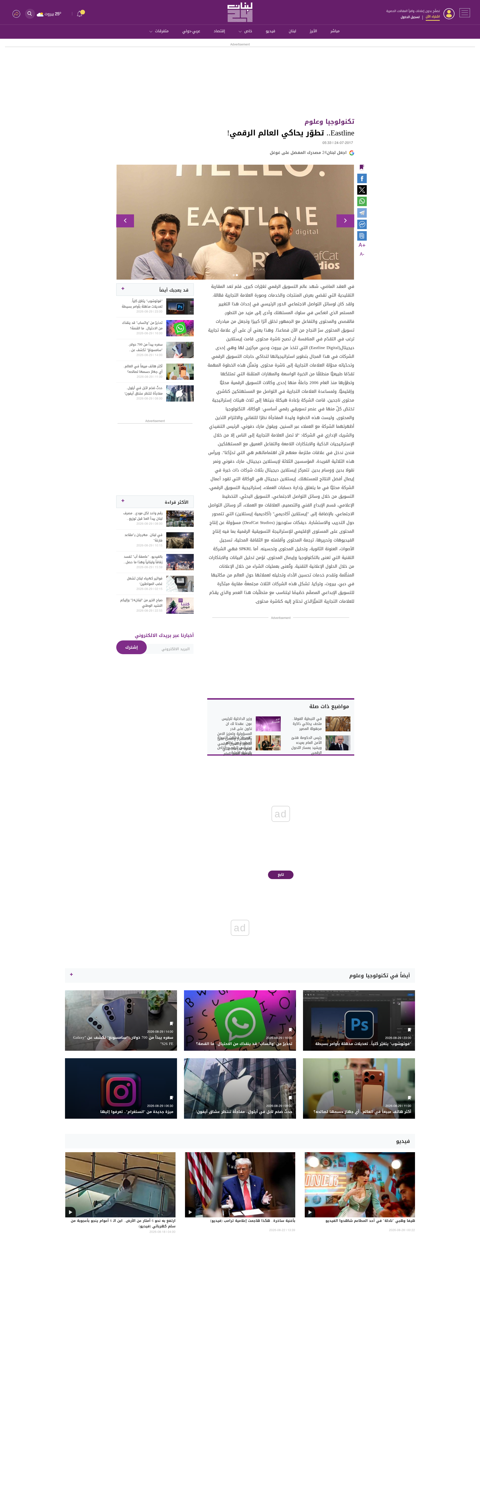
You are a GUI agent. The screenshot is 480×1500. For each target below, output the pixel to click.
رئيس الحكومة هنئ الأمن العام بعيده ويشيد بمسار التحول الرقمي (306, 745)
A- (362, 254)
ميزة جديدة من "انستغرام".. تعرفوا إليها (136, 1112)
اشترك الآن (433, 16)
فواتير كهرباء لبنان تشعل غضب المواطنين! (144, 581)
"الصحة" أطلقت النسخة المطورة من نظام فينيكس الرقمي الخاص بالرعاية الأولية (234, 745)
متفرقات (162, 30)
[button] (125, 220)
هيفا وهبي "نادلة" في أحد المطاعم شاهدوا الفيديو (370, 1221)
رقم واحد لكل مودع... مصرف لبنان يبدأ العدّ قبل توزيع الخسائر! (142, 515)
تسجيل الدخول (410, 17)
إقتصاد (219, 30)
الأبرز (313, 30)
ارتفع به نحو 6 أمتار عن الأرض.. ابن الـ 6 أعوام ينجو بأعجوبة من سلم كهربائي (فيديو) (123, 1224)
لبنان (292, 30)
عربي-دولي (191, 30)
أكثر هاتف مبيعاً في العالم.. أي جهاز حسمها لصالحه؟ (142, 369)
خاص (248, 30)
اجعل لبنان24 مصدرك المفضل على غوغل (308, 152)
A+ (362, 245)
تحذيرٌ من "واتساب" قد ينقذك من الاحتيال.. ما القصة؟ (142, 325)
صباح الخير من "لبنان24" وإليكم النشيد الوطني (141, 602)
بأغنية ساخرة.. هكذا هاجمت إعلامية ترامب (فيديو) (252, 1221)
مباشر (335, 30)
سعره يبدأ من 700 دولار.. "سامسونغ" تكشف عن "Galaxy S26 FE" (145, 347)
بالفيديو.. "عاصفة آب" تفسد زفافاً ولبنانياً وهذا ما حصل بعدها (143, 559)
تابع (281, 874)
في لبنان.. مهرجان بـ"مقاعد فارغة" (143, 537)
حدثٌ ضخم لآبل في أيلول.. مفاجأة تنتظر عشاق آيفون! (143, 390)
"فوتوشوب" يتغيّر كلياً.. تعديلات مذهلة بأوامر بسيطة (142, 303)
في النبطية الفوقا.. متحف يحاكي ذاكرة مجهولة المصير (307, 723)
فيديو (270, 30)
